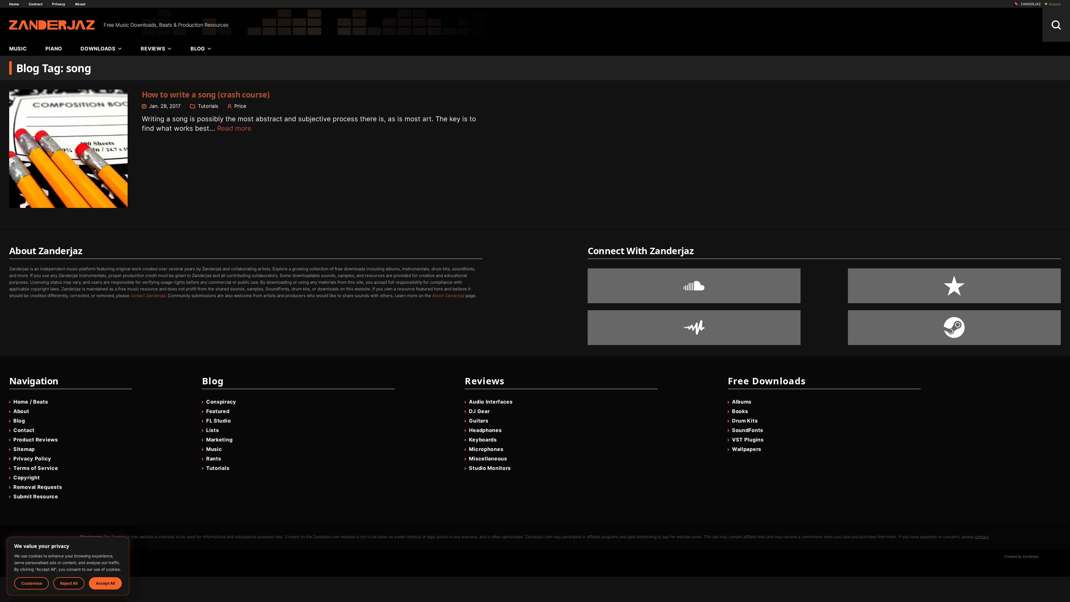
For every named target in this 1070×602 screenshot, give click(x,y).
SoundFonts (747, 430)
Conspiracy (221, 402)
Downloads (98, 49)
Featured (218, 411)
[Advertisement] (635, 24)
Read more (234, 128)
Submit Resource (35, 496)
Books (740, 411)
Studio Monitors (490, 468)
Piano (53, 49)
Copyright (26, 477)
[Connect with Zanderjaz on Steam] (954, 327)
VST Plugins (748, 440)
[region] (68, 566)
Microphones (486, 449)
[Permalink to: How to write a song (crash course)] (68, 148)
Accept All (105, 583)
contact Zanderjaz (148, 295)
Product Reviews (35, 440)
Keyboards (483, 440)
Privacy (58, 4)
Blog (198, 49)
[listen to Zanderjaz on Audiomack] (694, 327)
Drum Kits (745, 421)
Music (18, 49)
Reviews (153, 49)
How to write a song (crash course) (205, 94)
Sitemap (24, 449)
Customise (31, 583)
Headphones (485, 430)
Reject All (69, 583)
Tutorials (208, 106)
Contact (36, 4)
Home (14, 4)
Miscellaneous (488, 459)
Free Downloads (767, 381)
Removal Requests (37, 487)
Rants (213, 459)
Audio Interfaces (491, 402)
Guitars (478, 421)
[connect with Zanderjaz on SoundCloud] (694, 285)
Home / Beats (30, 402)
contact (982, 536)
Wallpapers (746, 449)
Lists (212, 430)
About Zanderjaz (448, 295)
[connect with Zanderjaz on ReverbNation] (954, 285)
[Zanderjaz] (51, 25)
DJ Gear (479, 411)
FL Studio (218, 421)
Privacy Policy (32, 459)
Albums (742, 402)
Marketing (219, 440)
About (80, 4)
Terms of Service (35, 468)
